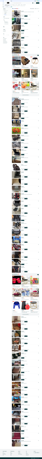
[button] (15, 8)
